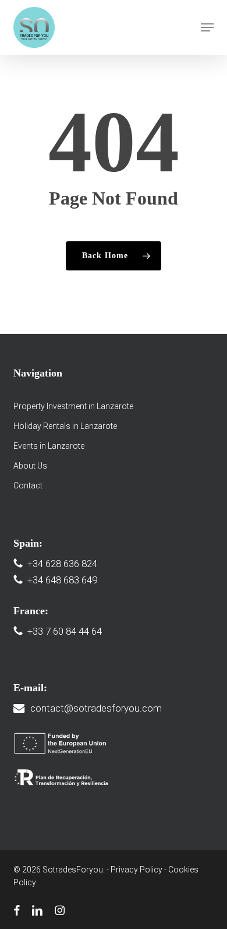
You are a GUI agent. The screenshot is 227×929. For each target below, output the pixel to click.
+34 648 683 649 (62, 580)
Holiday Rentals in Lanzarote (65, 426)
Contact (27, 485)
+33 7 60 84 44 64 (64, 631)
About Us (30, 465)
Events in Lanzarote (48, 446)
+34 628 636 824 (62, 563)
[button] (207, 27)
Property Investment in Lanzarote (73, 406)
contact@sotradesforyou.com (96, 708)
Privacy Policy (136, 869)
